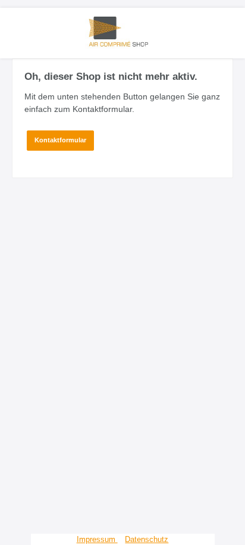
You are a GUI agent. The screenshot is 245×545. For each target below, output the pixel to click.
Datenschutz (146, 539)
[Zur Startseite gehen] (122, 31)
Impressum (97, 539)
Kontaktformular (60, 140)
